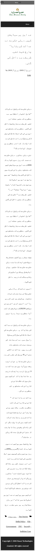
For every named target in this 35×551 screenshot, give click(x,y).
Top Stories (23, 517)
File (28, 521)
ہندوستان (12, 517)
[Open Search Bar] (2, 2)
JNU (20, 526)
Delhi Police (20, 521)
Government (11, 526)
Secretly (27, 526)
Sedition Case (25, 531)
